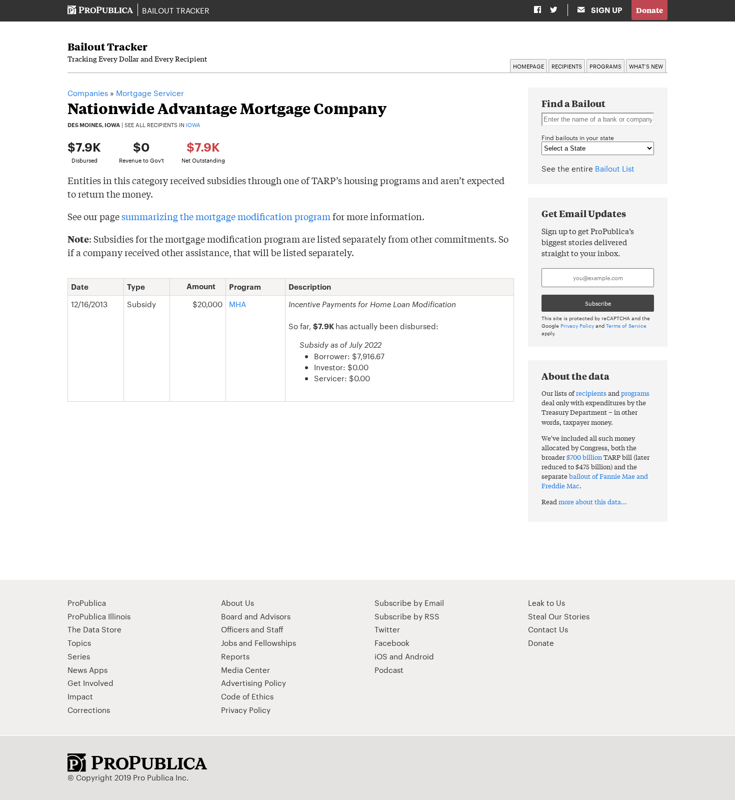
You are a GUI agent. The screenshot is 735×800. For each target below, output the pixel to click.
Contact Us (548, 629)
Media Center (245, 669)
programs (635, 393)
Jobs (229, 642)
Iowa (193, 125)
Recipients (567, 66)
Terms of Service (626, 325)
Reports (235, 656)
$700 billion (584, 457)
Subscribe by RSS (407, 616)
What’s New (646, 66)
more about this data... (592, 501)
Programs (606, 66)
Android (419, 656)
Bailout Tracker (176, 10)
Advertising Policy (253, 682)
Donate (649, 10)
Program (245, 287)
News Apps (88, 669)
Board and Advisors (255, 616)
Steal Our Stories (559, 616)
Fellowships (275, 642)
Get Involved (91, 682)
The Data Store (95, 629)
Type (136, 287)
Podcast (389, 669)
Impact (80, 696)
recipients (591, 393)
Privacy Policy (577, 325)
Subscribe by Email (409, 602)
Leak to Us (546, 602)
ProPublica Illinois (99, 616)
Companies (88, 93)
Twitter (387, 629)
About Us (237, 602)
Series (79, 656)
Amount (201, 286)
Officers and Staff (252, 629)
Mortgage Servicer (150, 93)
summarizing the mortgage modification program (226, 216)
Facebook (392, 642)
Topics (79, 642)
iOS (381, 656)
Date (79, 287)
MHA (237, 304)
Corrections (89, 709)
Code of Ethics (247, 696)
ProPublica (87, 602)
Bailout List (614, 168)
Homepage (528, 66)
